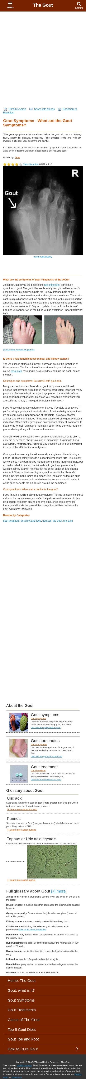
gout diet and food (31, 520)
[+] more (58, 891)
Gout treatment (38, 770)
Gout (17, 157)
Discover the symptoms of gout (46, 727)
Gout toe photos (39, 744)
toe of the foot (51, 284)
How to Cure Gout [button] (23, 1049)
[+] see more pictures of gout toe (19, 350)
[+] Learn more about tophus (21, 880)
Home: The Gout (21, 981)
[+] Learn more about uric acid (22, 809)
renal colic (16, 371)
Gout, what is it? (21, 990)
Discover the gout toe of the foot (46, 756)
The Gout (43, 5)
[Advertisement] (43, 57)
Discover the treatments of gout (46, 779)
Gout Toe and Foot (23, 1039)
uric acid (68, 520)
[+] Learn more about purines (21, 829)
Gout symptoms (38, 718)
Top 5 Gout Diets (22, 1030)
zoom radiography (43, 256)
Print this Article (17, 109)
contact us (17, 1077)
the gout (57, 520)
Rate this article (31, 164)
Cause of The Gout (23, 1020)
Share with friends (44, 109)
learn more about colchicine (32, 929)
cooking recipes (24, 1065)
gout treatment (11, 520)
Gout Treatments (22, 1010)
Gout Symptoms (21, 1000)
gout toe (47, 520)
